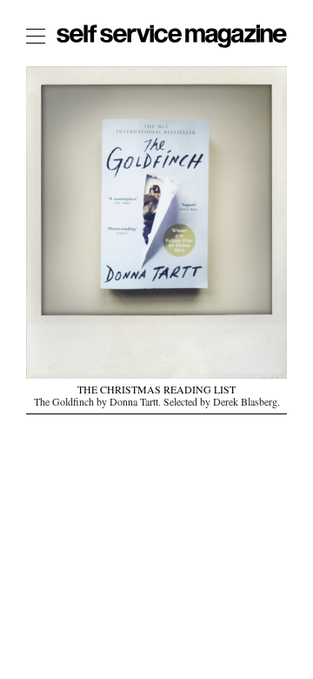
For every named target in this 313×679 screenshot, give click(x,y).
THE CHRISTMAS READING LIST (156, 392)
